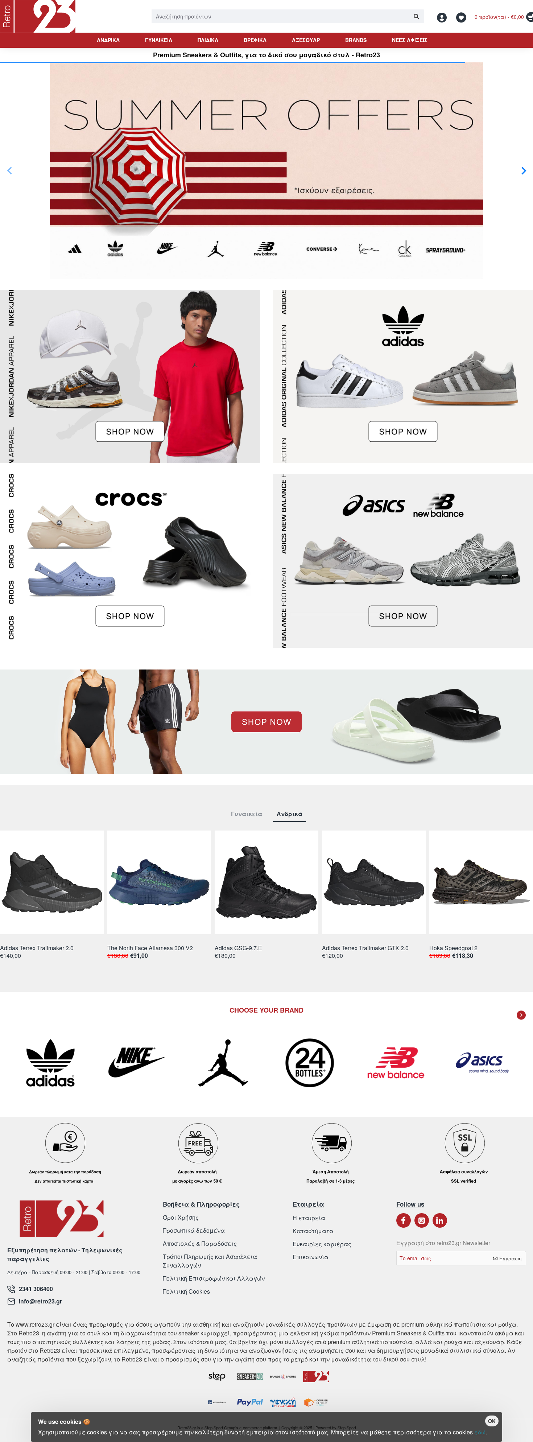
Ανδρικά (289, 814)
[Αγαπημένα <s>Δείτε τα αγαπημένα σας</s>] (462, 16)
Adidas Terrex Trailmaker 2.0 (37, 948)
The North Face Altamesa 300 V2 (150, 948)
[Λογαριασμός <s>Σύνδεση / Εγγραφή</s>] (444, 16)
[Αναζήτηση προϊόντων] (416, 16)
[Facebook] (403, 1220)
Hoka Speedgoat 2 (453, 948)
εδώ (480, 1432)
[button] (9, 170)
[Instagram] (421, 1220)
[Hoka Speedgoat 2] (481, 882)
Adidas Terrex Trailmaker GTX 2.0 (365, 948)
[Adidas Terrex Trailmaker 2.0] (52, 882)
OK (492, 1421)
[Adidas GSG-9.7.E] (266, 882)
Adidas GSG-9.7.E (238, 948)
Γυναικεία (246, 814)
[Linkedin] (440, 1220)
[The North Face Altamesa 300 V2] (159, 882)
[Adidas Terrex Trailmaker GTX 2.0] (374, 882)
